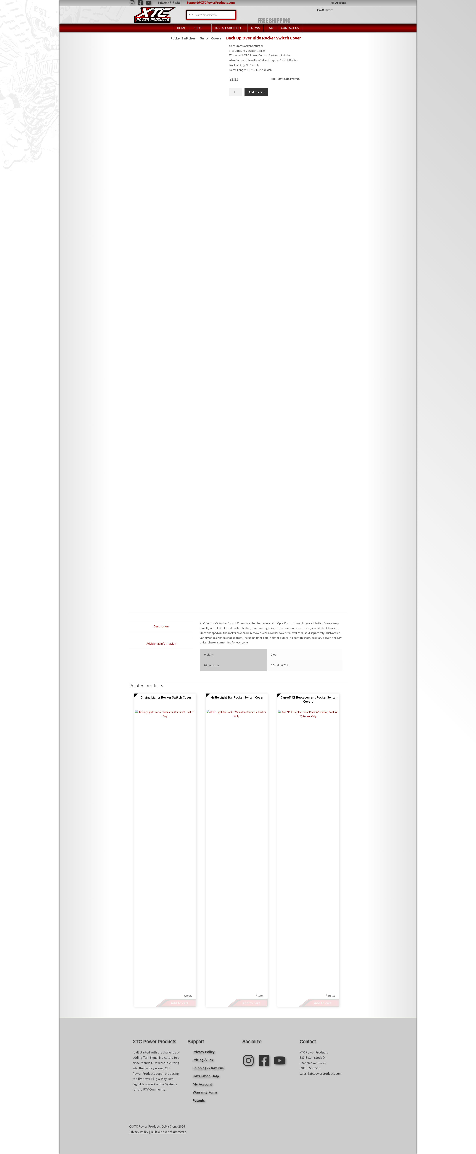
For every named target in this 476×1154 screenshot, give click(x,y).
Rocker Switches (183, 38)
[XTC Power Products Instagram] (132, 3)
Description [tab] (161, 626)
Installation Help (229, 28)
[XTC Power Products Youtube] (148, 3)
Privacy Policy (204, 1052)
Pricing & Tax (203, 1060)
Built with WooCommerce (168, 1132)
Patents (199, 1101)
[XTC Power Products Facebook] (140, 3)
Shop (198, 28)
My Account (338, 2)
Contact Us (290, 28)
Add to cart (256, 92)
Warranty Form (205, 1092)
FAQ (270, 28)
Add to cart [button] (179, 1003)
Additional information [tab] (161, 643)
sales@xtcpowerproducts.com (321, 1074)
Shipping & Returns (208, 1068)
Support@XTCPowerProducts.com (211, 3)
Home (181, 28)
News (255, 28)
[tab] (161, 635)
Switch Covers (210, 38)
